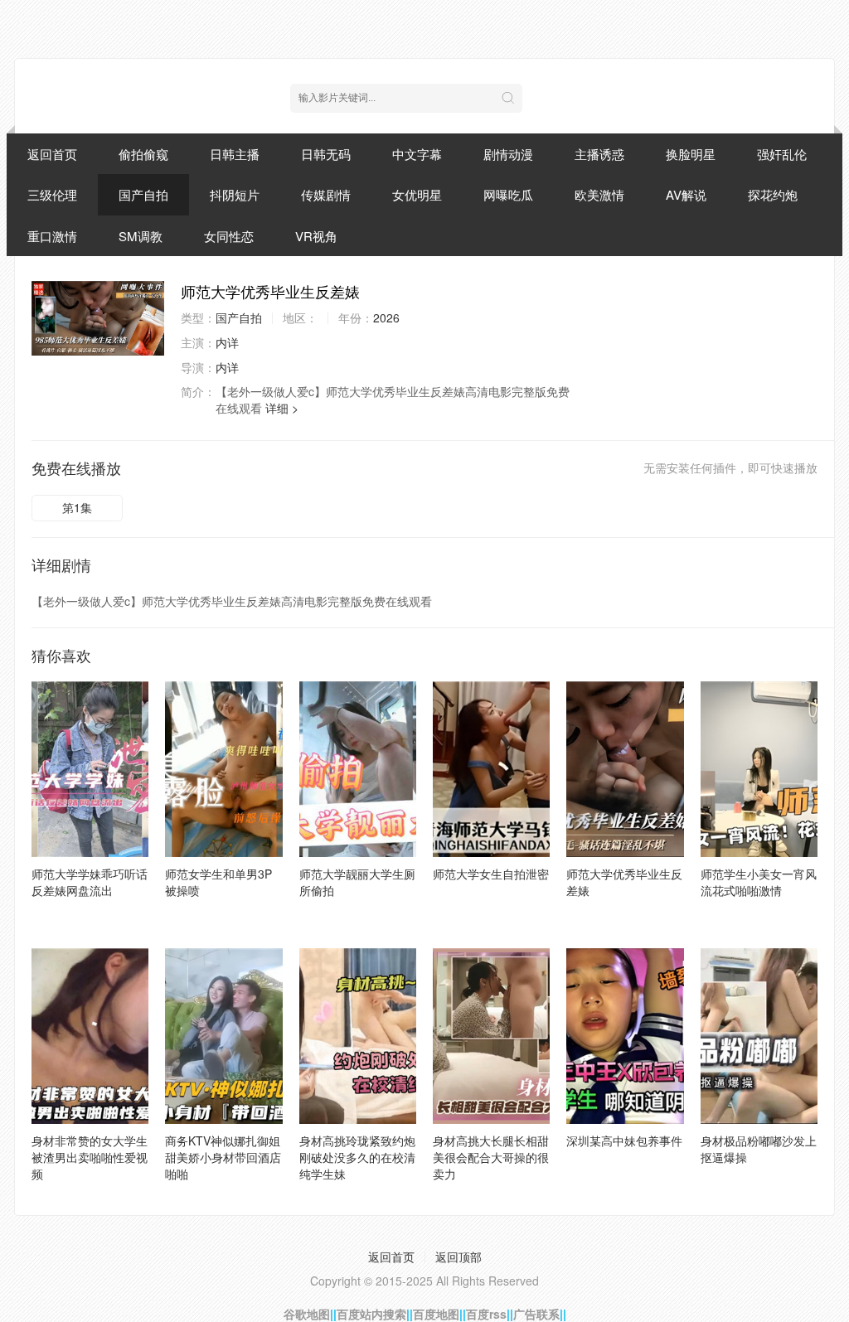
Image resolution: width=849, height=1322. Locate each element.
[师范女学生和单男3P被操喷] (223, 769)
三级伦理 (52, 194)
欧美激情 (599, 194)
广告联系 (536, 1313)
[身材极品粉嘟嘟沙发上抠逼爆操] (759, 1036)
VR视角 (316, 236)
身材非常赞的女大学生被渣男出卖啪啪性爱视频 (90, 1157)
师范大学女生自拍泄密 (491, 873)
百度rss (486, 1313)
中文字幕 (417, 153)
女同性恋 (229, 236)
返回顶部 (458, 1256)
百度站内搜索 (371, 1313)
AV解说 (686, 194)
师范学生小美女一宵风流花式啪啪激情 (759, 881)
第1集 (77, 507)
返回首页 (52, 153)
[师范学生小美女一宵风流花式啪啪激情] (759, 769)
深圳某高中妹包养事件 (624, 1140)
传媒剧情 (326, 194)
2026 (386, 317)
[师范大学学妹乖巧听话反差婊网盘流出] (90, 769)
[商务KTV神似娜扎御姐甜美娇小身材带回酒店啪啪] (223, 1036)
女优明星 (417, 194)
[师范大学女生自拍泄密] (491, 769)
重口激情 (52, 236)
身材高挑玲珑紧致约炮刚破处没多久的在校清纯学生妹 (357, 1157)
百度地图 (436, 1313)
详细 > (281, 408)
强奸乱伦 (782, 153)
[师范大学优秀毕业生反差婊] (98, 318)
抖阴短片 (235, 194)
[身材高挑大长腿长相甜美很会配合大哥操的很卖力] (491, 1036)
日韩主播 (235, 153)
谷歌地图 (307, 1313)
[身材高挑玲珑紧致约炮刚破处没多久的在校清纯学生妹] (357, 1036)
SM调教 (141, 236)
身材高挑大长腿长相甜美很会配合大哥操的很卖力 (491, 1157)
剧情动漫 (508, 153)
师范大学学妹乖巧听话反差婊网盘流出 (90, 881)
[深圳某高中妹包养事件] (624, 1036)
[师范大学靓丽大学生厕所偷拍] (357, 769)
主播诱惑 (599, 153)
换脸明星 (691, 153)
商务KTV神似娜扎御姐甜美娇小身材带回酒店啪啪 (223, 1157)
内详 (227, 342)
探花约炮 (773, 194)
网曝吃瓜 (508, 194)
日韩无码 (326, 153)
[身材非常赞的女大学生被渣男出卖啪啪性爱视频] (90, 1036)
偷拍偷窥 (143, 153)
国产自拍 (143, 194)
